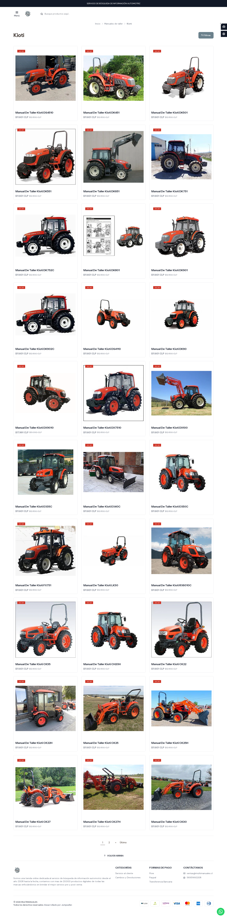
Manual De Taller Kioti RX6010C (171, 585)
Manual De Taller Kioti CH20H (102, 664)
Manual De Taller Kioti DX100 (169, 427)
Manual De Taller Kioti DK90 (169, 348)
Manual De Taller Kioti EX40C (101, 506)
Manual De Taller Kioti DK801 (101, 270)
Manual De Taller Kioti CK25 (100, 742)
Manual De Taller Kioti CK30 (169, 821)
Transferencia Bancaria (160, 881)
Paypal (152, 877)
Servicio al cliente (124, 873)
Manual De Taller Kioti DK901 (169, 270)
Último (123, 842)
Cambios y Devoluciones (128, 877)
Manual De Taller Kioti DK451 (101, 112)
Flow (151, 873)
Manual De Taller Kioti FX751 (33, 585)
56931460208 (194, 877)
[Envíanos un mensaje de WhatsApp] (221, 912)
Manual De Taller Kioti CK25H (169, 742)
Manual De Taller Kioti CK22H (33, 742)
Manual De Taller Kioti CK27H (101, 821)
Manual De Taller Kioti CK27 (33, 821)
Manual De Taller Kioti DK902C (34, 348)
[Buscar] (41, 14)
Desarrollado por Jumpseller (58, 905)
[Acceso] (224, 34)
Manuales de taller (113, 24)
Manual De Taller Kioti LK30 (100, 585)
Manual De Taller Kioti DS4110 (102, 348)
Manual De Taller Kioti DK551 (33, 191)
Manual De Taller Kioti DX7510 (102, 427)
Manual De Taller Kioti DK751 (169, 191)
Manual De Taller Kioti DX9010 (34, 427)
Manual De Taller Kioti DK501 (169, 112)
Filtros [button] (206, 35)
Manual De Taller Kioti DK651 (101, 191)
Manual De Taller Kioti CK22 (168, 664)
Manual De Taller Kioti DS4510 (34, 112)
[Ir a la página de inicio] (28, 14)
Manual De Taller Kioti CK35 (32, 664)
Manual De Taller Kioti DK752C (34, 270)
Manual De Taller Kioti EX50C (169, 506)
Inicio (97, 24)
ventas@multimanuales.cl (200, 873)
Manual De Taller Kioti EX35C (33, 506)
